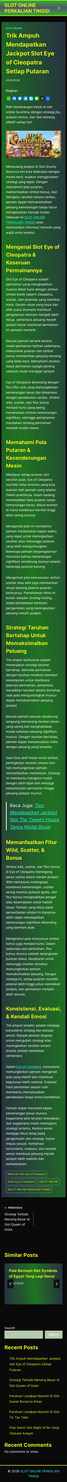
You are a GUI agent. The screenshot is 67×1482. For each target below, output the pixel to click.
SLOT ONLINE (14, 28)
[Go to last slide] (10, 1283)
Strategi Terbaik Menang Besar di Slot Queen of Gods (17, 1218)
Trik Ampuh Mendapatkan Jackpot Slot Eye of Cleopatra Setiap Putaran (34, 1364)
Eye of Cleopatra (28, 1067)
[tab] (26, 1307)
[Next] (57, 1283)
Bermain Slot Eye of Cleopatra (26, 1174)
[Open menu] (59, 8)
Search (9, 1328)
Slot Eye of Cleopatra (21, 1181)
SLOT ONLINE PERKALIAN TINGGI (29, 1189)
